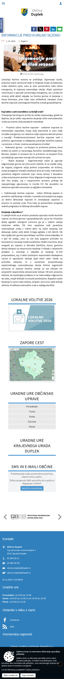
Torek (32, 411)
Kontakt (8, 539)
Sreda (32, 416)
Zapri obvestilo (28, 675)
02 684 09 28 (13, 563)
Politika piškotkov (32, 669)
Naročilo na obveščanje (32, 488)
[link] (34, 29)
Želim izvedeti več (11, 675)
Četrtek (32, 421)
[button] (5, 517)
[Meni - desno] (61, 3)
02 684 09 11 (13, 558)
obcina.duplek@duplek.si (19, 568)
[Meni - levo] (3, 3)
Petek (32, 426)
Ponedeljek (32, 406)
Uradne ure (11, 587)
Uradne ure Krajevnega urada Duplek (32, 446)
